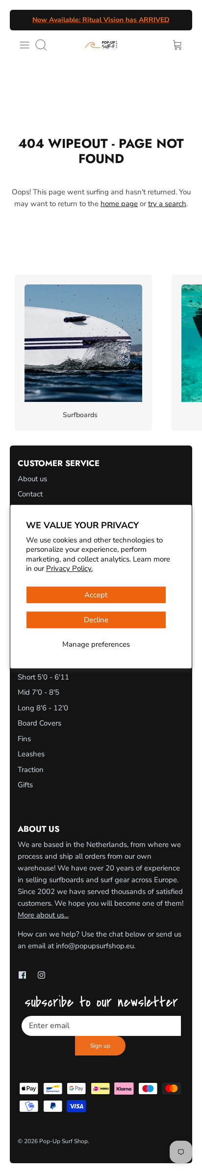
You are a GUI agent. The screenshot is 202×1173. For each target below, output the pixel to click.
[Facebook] (22, 975)
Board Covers (39, 723)
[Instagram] (41, 975)
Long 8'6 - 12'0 (43, 708)
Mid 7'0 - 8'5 (38, 692)
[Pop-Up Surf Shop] (101, 44)
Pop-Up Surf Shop (63, 1141)
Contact (30, 494)
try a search (167, 204)
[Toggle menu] (24, 45)
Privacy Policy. (69, 568)
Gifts (25, 785)
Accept (95, 595)
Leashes (31, 754)
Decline (96, 620)
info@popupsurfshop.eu (95, 946)
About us (32, 479)
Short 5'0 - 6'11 (43, 677)
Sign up (100, 1046)
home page (119, 204)
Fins (24, 739)
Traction (31, 769)
